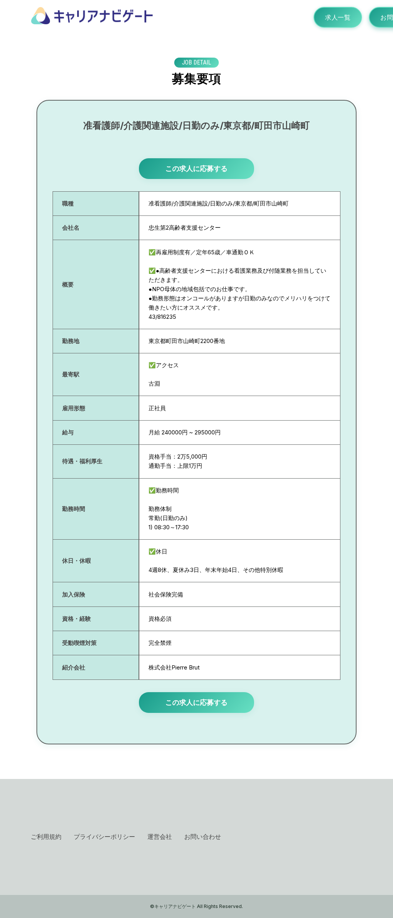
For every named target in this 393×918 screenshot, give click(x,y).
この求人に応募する (196, 168)
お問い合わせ (202, 836)
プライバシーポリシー (104, 836)
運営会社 (159, 836)
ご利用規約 (46, 836)
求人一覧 (337, 17)
